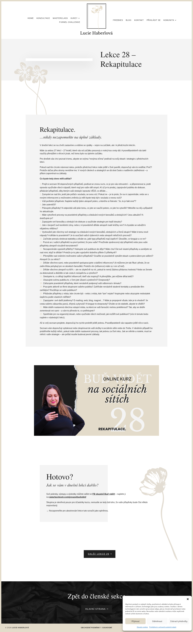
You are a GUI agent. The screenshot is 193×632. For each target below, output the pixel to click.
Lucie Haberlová (20, 628)
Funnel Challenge (69, 22)
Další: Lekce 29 (98, 554)
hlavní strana (95, 609)
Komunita (168, 20)
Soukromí (107, 628)
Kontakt (139, 20)
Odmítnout (157, 621)
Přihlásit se (154, 20)
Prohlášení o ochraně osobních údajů (162, 627)
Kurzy (74, 18)
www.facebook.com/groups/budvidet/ (67, 497)
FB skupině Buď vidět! (103, 494)
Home (31, 18)
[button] (187, 599)
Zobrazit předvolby (178, 621)
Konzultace (43, 18)
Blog (128, 20)
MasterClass (60, 18)
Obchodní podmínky (91, 628)
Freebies (118, 20)
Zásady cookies (142, 627)
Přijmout (135, 621)
